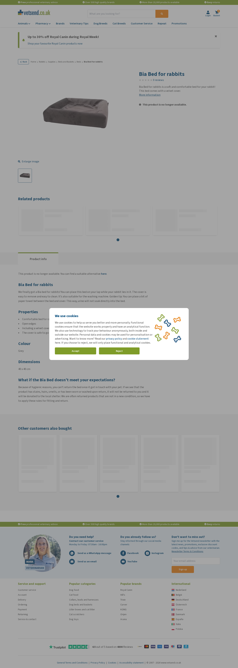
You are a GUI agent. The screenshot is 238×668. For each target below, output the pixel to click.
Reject (119, 351)
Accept (75, 351)
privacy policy (114, 338)
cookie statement (138, 338)
